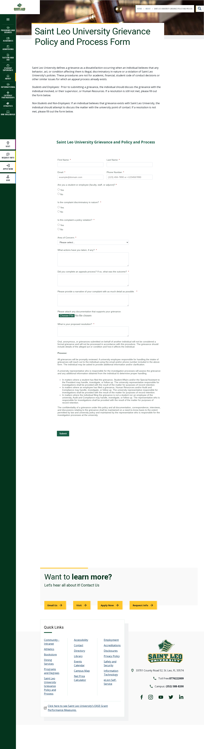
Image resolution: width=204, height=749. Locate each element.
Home (139, 9)
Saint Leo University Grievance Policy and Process (50, 686)
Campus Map (82, 671)
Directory (79, 650)
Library (78, 656)
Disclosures (111, 650)
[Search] (200, 9)
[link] (55, 605)
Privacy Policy (112, 656)
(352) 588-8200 (175, 686)
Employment (111, 640)
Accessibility (81, 640)
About (148, 9)
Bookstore (50, 654)
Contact (78, 645)
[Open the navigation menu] (8, 19)
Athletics (49, 649)
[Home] (20, 7)
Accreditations (112, 645)
